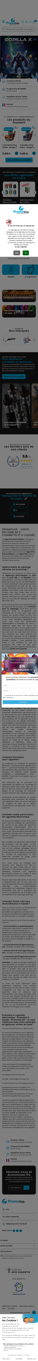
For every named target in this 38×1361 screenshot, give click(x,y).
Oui (26, 253)
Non (16, 253)
